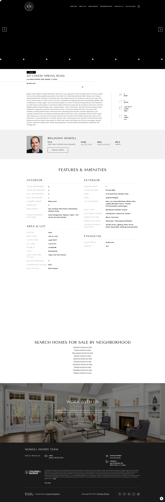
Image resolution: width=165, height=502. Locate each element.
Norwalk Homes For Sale (82, 361)
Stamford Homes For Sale (82, 358)
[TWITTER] (133, 494)
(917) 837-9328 (86, 144)
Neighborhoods (106, 6)
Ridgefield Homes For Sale (82, 370)
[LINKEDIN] (129, 494)
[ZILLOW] (138, 494)
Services (73, 6)
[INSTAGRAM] (124, 494)
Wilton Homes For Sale (82, 350)
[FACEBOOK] (120, 494)
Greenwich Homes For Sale (82, 364)
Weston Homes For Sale (82, 356)
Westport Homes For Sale (82, 347)
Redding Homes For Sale (82, 373)
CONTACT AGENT (58, 150)
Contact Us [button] (82, 423)
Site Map (48, 483)
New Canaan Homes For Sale (82, 353)
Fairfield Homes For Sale (82, 367)
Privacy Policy (103, 494)
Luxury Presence (53, 494)
